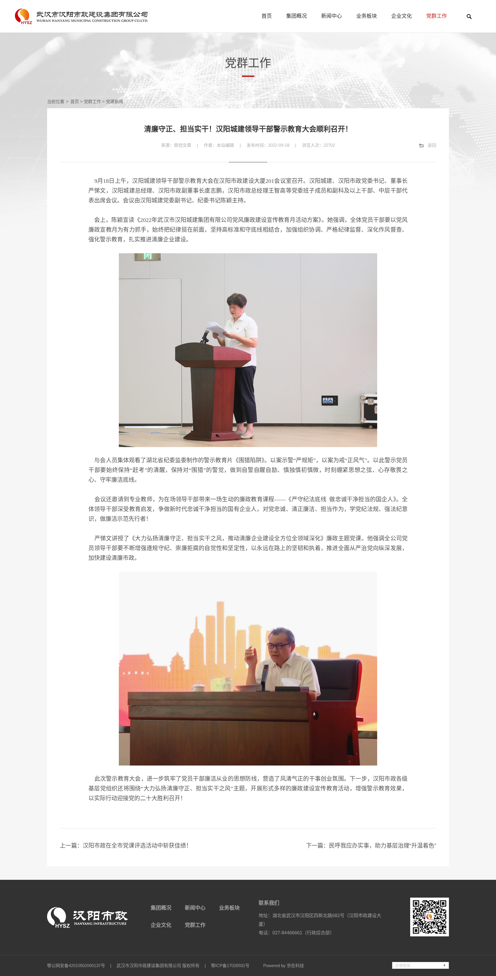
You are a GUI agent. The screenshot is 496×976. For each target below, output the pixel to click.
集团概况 (296, 16)
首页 (266, 16)
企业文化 (401, 16)
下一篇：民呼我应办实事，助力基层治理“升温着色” (371, 845)
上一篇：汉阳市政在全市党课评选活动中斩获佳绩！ (126, 845)
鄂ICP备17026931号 (230, 965)
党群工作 (436, 16)
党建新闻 (114, 101)
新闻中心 (331, 16)
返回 (432, 145)
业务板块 (366, 16)
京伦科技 (295, 965)
